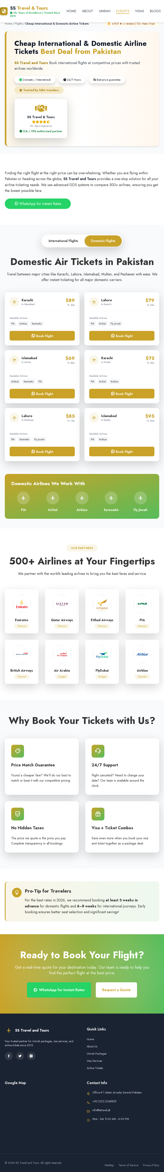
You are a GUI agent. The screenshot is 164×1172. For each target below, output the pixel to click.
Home (71, 11)
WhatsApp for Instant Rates (39, 203)
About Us (92, 1046)
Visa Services (94, 1061)
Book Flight (44, 336)
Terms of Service (128, 1165)
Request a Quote (116, 990)
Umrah (104, 11)
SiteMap (109, 1165)
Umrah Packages (96, 1054)
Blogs (155, 11)
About (87, 11)
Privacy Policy (151, 1165)
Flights (122, 11)
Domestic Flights (103, 241)
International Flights (63, 241)
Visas (139, 11)
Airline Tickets (95, 1068)
